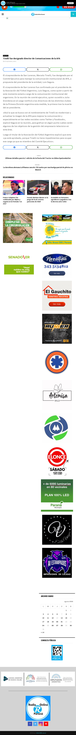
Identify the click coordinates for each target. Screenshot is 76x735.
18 (48, 622)
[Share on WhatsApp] (61, 69)
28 (62, 626)
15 (66, 618)
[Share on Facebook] (14, 69)
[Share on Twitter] (37, 69)
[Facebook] (30, 724)
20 (57, 622)
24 (43, 626)
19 (53, 622)
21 (62, 622)
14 (62, 618)
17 (43, 622)
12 (53, 618)
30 (71, 626)
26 (53, 626)
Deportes (5, 55)
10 (43, 618)
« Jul (42, 632)
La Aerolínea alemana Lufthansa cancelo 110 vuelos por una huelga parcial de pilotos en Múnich (38, 168)
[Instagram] (40, 724)
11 (48, 618)
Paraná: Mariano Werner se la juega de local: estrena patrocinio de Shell (37, 199)
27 (57, 626)
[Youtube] (46, 724)
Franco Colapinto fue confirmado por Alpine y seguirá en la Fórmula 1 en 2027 (12, 200)
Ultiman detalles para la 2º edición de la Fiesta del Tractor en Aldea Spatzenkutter (38, 158)
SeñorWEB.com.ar (41, 733)
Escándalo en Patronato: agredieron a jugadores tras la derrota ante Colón (61, 199)
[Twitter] (35, 724)
